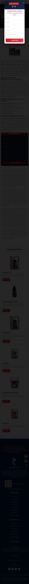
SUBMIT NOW (14, 40)
